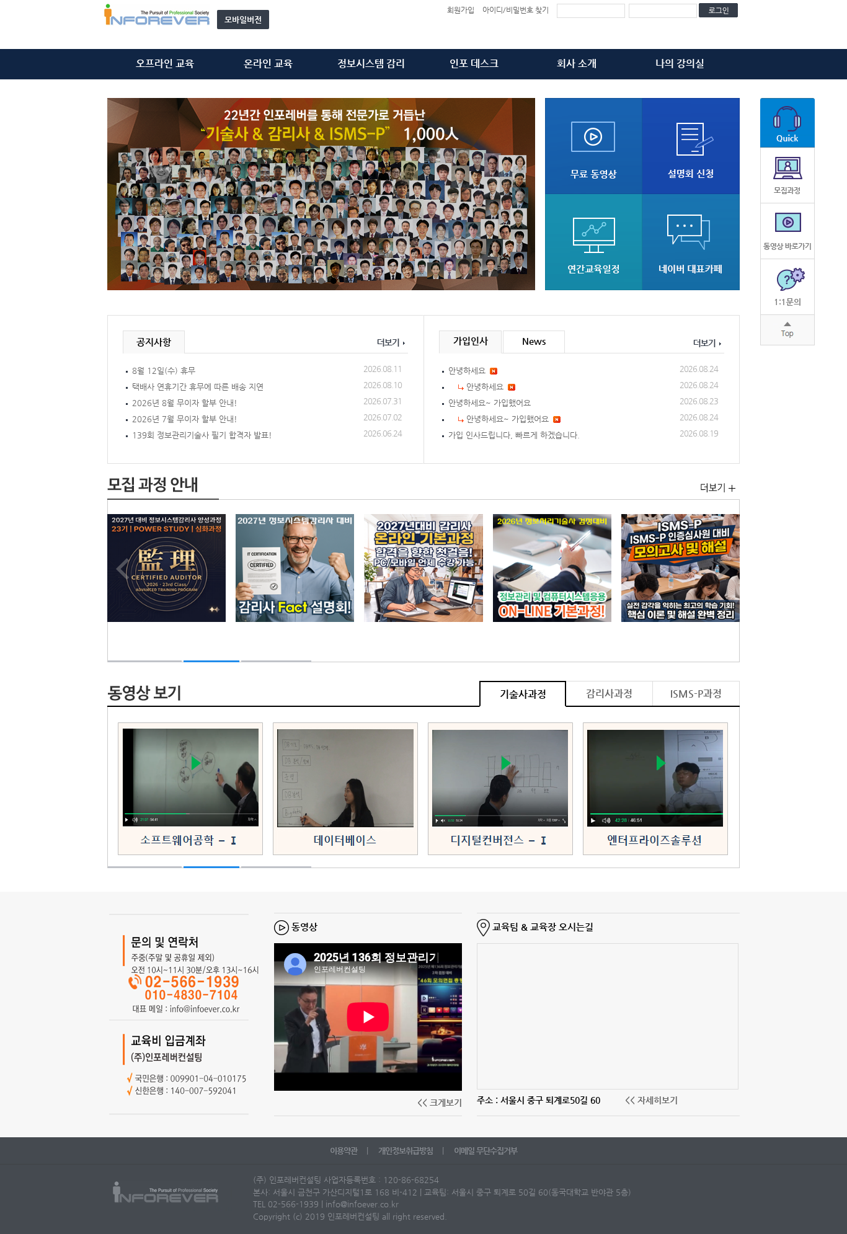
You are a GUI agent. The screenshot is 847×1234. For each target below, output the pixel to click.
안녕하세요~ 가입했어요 (489, 402)
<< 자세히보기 (651, 1100)
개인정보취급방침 (406, 1150)
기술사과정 (523, 694)
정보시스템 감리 (371, 63)
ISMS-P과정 (696, 693)
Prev (123, 195)
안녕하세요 (467, 370)
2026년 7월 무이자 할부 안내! (184, 419)
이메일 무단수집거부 (485, 1150)
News (534, 340)
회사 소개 (576, 63)
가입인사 (470, 340)
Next (519, 195)
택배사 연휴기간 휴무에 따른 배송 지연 (198, 386)
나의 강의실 (679, 63)
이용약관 (344, 1150)
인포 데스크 (474, 63)
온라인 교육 (268, 63)
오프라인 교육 (165, 63)
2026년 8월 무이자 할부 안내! (184, 402)
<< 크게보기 (439, 1102)
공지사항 (153, 342)
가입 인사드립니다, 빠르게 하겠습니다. (514, 435)
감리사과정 (609, 693)
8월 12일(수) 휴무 (163, 370)
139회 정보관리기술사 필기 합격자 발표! (202, 435)
